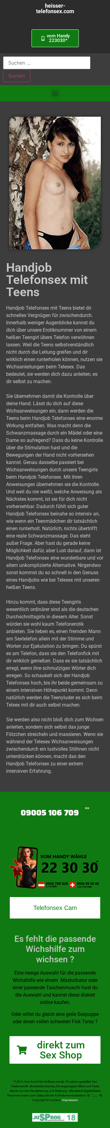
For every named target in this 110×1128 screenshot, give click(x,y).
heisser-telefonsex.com (55, 8)
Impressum (70, 1100)
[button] (55, 93)
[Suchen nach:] (46, 62)
